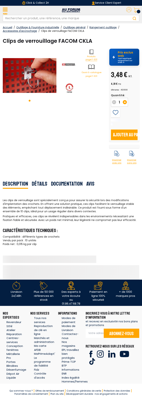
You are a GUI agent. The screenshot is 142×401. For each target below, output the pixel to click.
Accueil (7, 27)
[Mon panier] (136, 10)
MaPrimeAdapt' (44, 354)
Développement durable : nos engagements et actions (97, 393)
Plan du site (56, 393)
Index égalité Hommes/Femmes (75, 379)
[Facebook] (90, 354)
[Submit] (134, 18)
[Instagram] (100, 354)
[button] (5, 10)
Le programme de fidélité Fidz (42, 364)
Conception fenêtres (14, 348)
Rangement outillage (103, 27)
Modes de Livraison (68, 328)
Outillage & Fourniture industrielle (37, 27)
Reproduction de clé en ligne (43, 330)
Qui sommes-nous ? (21, 390)
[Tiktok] (92, 361)
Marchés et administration (44, 340)
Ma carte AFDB (40, 348)
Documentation (67, 183)
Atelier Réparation (14, 332)
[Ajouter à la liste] (115, 113)
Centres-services (12, 340)
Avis (90, 183)
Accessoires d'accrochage (20, 31)
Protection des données (117, 390)
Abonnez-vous (121, 334)
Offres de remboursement (49, 390)
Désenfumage (16, 370)
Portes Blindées (12, 364)
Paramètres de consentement (31, 393)
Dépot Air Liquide (12, 376)
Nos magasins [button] (68, 344)
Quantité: (118, 95)
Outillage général (74, 27)
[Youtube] (124, 354)
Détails (39, 183)
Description (15, 183)
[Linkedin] (111, 354)
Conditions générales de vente (84, 390)
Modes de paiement (68, 320)
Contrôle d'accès (40, 375)
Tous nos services (40, 320)
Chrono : (115, 90)
